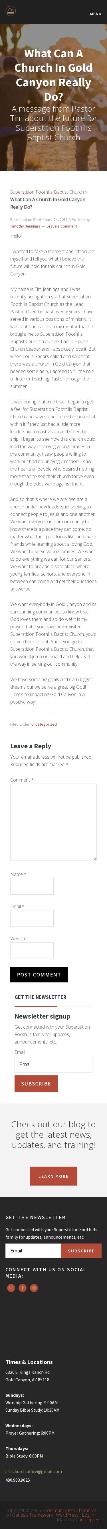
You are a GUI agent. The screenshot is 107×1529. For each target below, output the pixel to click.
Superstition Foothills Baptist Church (33, 15)
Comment (22, 780)
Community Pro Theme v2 (70, 1510)
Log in (88, 1515)
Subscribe (36, 1084)
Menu (96, 14)
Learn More (54, 1176)
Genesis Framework (32, 1515)
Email (17, 906)
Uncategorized (44, 724)
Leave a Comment (62, 226)
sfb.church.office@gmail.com (33, 1471)
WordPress (67, 1515)
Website (18, 938)
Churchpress (89, 1519)
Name (18, 874)
